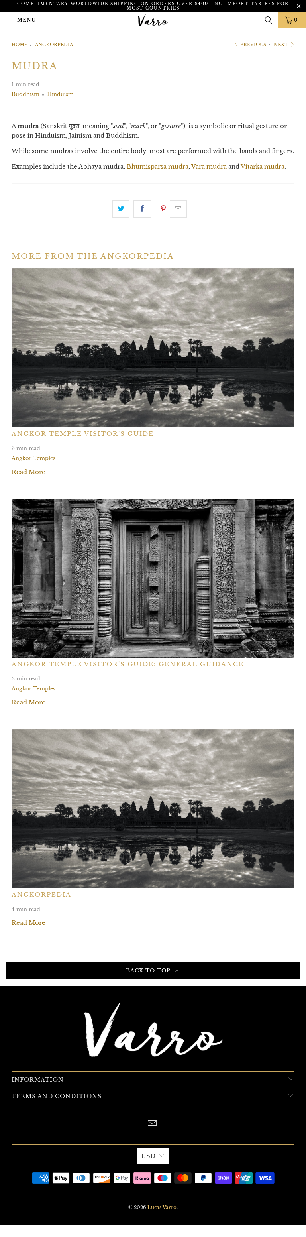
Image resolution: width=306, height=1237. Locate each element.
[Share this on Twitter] (120, 209)
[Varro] (153, 20)
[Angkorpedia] (153, 808)
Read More (28, 472)
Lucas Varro (162, 1207)
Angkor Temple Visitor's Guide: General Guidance (128, 664)
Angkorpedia (41, 894)
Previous (252, 44)
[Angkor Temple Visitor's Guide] (153, 347)
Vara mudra (209, 166)
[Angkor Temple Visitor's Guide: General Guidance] (153, 578)
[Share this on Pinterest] (173, 208)
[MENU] (4, 20)
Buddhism (25, 94)
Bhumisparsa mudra (157, 166)
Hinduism (60, 94)
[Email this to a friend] (178, 209)
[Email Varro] (153, 1124)
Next (281, 44)
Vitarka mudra (262, 166)
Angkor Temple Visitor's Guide (83, 433)
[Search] (268, 20)
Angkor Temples (33, 458)
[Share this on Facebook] (142, 209)
